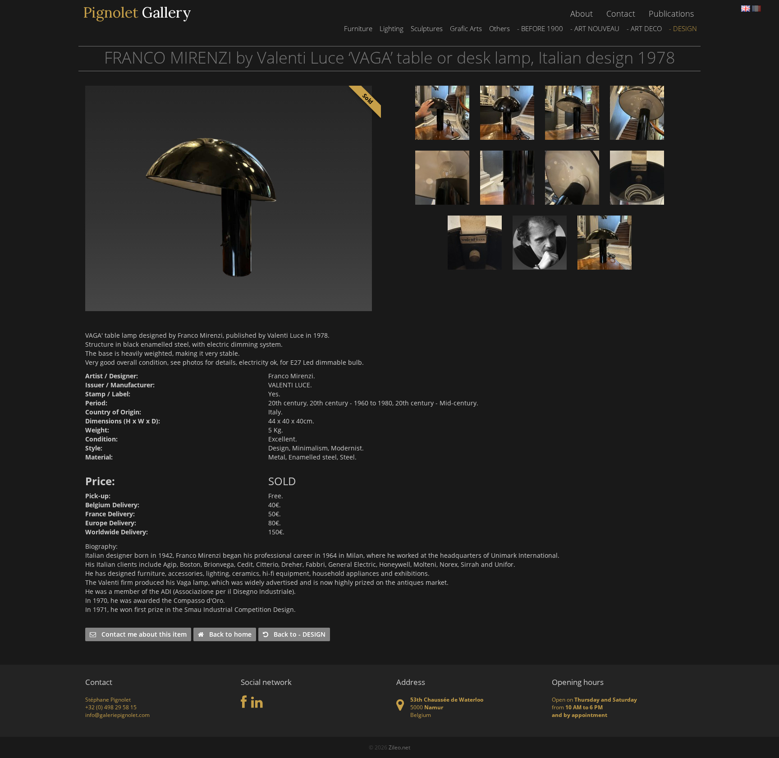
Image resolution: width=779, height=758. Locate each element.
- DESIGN (683, 28)
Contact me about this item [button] (141, 634)
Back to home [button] (228, 634)
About (581, 13)
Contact (620, 13)
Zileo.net (399, 747)
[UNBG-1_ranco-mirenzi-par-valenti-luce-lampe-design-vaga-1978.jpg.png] (228, 198)
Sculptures (427, 28)
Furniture (358, 28)
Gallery (137, 13)
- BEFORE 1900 (540, 28)
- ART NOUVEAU (594, 28)
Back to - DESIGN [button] (296, 634)
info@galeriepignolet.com (117, 715)
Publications (671, 13)
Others (499, 28)
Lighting (391, 28)
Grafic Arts (466, 28)
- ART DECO (644, 28)
